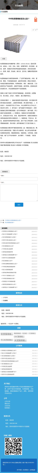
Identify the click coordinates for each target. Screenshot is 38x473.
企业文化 (7, 405)
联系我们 (7, 408)
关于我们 (20, 470)
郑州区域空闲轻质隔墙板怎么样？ (11, 243)
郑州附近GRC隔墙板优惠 (8, 281)
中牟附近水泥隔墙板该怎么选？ (13, 220)
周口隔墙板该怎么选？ (8, 246)
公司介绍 (7, 401)
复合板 (24, 333)
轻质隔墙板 (7, 334)
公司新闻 (5, 297)
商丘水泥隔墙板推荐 (7, 269)
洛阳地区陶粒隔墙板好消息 (9, 272)
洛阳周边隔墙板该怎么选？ (9, 284)
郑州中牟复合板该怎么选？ (9, 240)
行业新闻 (4, 11)
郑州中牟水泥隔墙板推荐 (8, 257)
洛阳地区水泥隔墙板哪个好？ (10, 255)
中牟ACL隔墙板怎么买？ (8, 275)
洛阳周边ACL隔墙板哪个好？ (10, 287)
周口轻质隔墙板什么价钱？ (9, 237)
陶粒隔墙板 (17, 333)
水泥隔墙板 (20, 340)
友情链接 (32, 470)
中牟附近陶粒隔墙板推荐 (8, 266)
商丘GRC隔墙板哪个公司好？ (10, 234)
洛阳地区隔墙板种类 (7, 252)
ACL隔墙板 (32, 333)
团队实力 (7, 403)
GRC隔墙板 (19, 337)
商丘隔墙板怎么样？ (7, 260)
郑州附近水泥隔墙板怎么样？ (10, 231)
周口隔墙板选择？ (9, 222)
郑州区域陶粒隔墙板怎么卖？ (10, 263)
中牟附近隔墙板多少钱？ (8, 278)
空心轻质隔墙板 (7, 340)
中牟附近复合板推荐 (7, 249)
